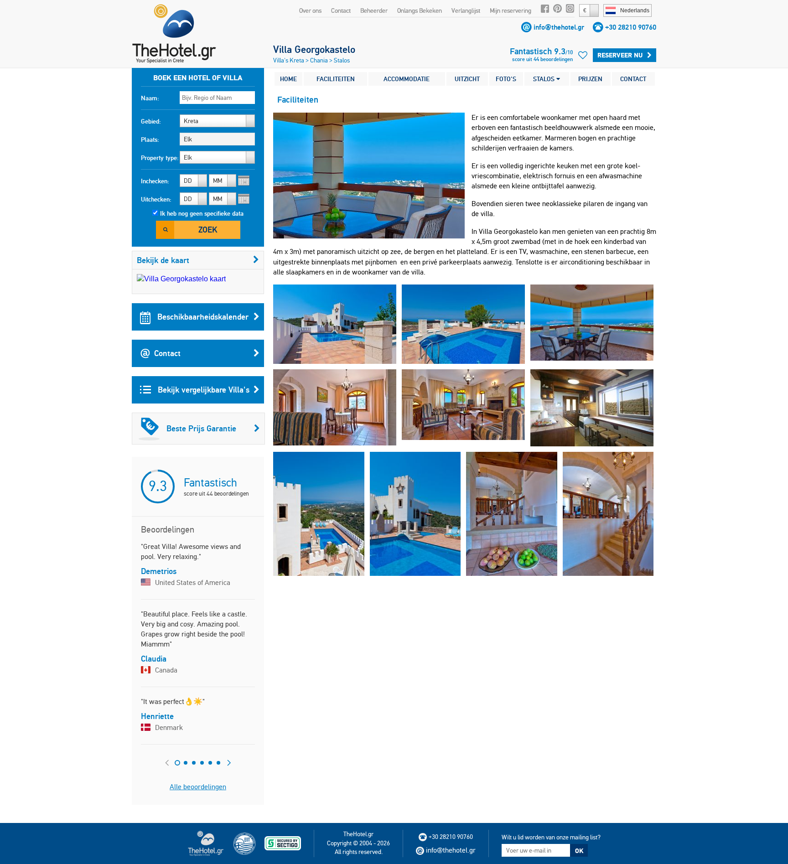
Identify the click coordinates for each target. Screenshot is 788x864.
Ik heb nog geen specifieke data (202, 213)
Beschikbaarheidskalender (202, 316)
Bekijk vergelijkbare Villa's (202, 389)
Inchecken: (155, 181)
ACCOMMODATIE (407, 79)
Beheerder (374, 10)
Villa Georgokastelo (314, 49)
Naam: (150, 98)
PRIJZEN (590, 79)
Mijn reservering (510, 10)
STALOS (544, 79)
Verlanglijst (465, 10)
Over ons (310, 10)
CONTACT (633, 79)
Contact (341, 10)
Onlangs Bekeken (419, 10)
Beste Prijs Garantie (201, 428)
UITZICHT (467, 79)
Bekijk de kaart (163, 260)
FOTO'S (506, 79)
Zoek (207, 229)
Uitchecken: (156, 199)
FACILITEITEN (335, 79)
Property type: (160, 158)
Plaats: (150, 139)
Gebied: (151, 121)
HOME (288, 79)
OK (579, 851)
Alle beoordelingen (198, 786)
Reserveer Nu (620, 55)
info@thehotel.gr (559, 27)
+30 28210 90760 (630, 27)
